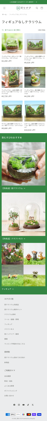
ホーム (4, 14)
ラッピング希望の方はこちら (14, 344)
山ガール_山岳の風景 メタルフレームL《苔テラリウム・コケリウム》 (34, 125)
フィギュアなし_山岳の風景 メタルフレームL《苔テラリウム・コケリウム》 (34, 58)
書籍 (6, 339)
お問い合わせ (9, 396)
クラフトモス (9, 329)
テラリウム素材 (10, 314)
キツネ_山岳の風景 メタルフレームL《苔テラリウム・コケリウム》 (12, 124)
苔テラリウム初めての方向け (14, 357)
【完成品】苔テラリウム (12, 188)
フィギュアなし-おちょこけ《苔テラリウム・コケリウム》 (11, 57)
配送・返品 (8, 381)
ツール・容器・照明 (11, 319)
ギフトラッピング (10, 391)
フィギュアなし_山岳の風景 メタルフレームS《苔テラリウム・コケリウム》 (12, 91)
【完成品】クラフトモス (12, 238)
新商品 (6, 362)
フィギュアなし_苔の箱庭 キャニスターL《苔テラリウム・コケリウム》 (34, 91)
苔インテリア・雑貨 (11, 334)
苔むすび (19, 418)
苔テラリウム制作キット (13, 309)
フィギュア (6, 289)
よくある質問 (9, 386)
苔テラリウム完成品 (11, 304)
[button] (4, 8)
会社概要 (7, 376)
